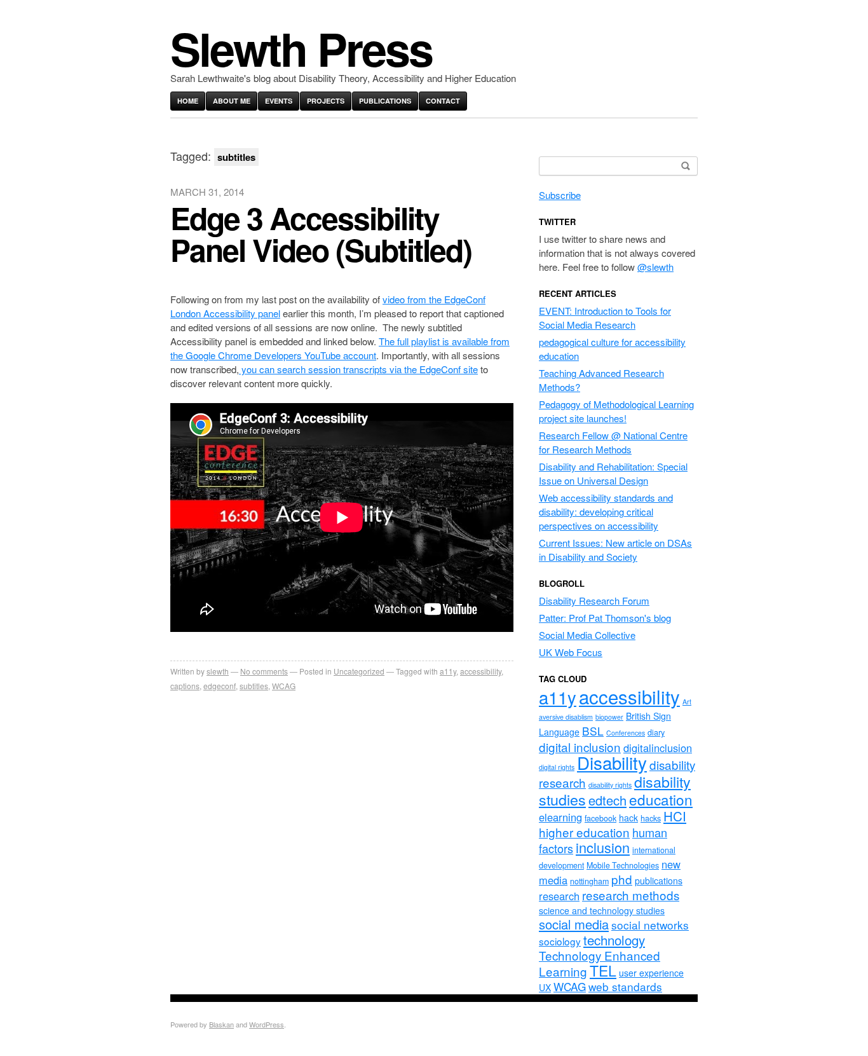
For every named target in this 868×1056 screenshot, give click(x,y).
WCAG (283, 685)
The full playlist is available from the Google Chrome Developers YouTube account (340, 348)
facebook (600, 818)
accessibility (480, 671)
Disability (612, 762)
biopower (609, 717)
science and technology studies (602, 910)
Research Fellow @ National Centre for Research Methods (613, 442)
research (559, 895)
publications (658, 880)
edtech (607, 800)
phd (621, 879)
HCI (674, 815)
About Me (231, 101)
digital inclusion (580, 746)
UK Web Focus (570, 652)
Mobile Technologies (623, 865)
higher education (584, 831)
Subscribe (560, 195)
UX (545, 987)
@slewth (655, 266)
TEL (603, 970)
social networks (650, 925)
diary (656, 732)
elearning (560, 817)
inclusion (603, 847)
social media (574, 924)
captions (185, 685)
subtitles (254, 685)
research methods (630, 894)
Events (278, 101)
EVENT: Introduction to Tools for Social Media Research (605, 317)
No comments (264, 671)
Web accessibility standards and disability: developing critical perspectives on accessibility (606, 511)
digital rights (556, 767)
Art (686, 701)
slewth (218, 671)
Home (187, 101)
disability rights (610, 785)
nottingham (589, 881)
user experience (651, 972)
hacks (651, 818)
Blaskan (221, 1024)
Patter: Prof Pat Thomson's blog (605, 617)
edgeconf (219, 685)
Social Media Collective (587, 634)
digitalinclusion (657, 747)
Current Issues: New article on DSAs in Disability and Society (615, 549)
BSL (593, 731)
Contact (443, 101)
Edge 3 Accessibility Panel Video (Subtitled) (320, 233)
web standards (625, 986)
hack (628, 817)
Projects (325, 101)
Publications (385, 101)
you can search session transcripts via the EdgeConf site (358, 369)
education (661, 799)
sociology (560, 941)
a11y (448, 671)
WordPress (266, 1024)
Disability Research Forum (594, 600)
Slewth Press (301, 48)
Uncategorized (359, 671)
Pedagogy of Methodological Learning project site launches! (616, 411)
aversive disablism (566, 717)
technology (614, 939)
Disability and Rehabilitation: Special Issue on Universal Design (613, 473)
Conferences (625, 732)
